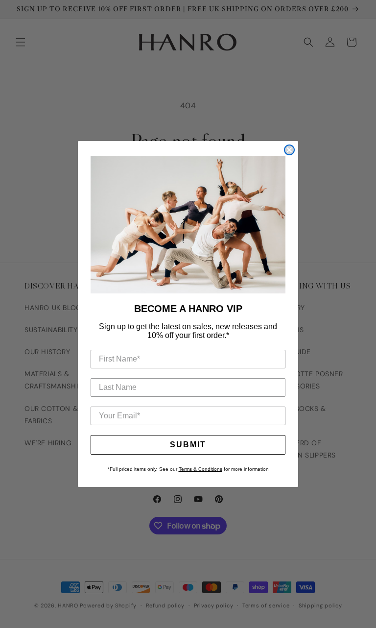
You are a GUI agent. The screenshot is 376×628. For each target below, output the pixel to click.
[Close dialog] (289, 150)
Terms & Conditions (200, 469)
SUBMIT (188, 444)
